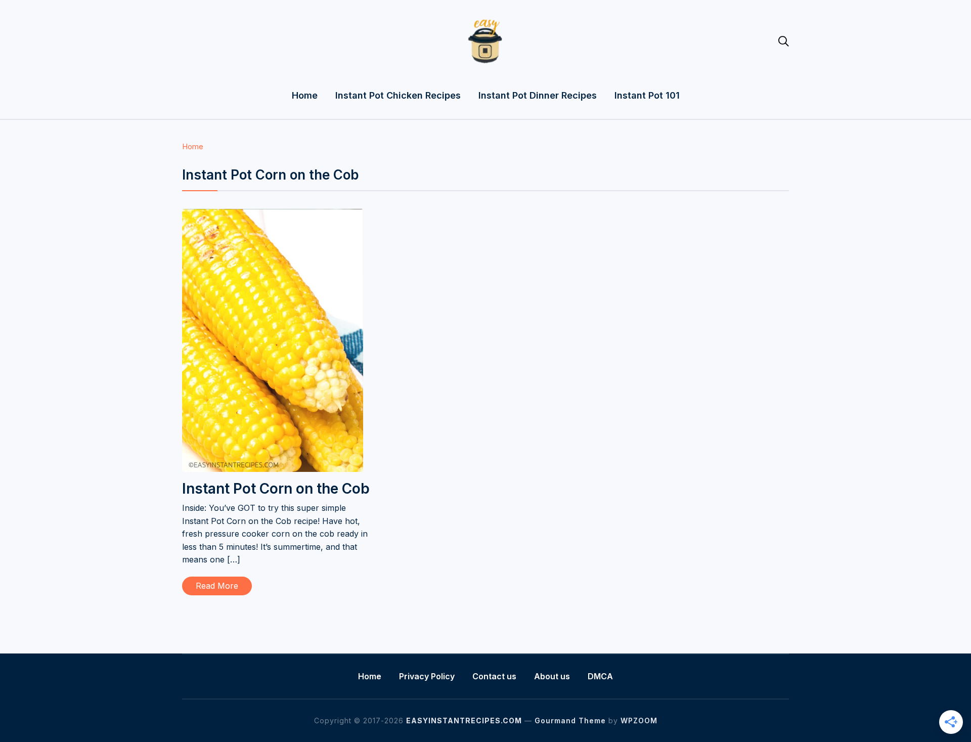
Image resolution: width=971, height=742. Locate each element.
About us (552, 676)
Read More (217, 586)
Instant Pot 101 (647, 95)
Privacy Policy (427, 676)
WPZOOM (639, 720)
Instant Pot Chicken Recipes (398, 95)
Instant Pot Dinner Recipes (537, 95)
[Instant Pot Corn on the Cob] (272, 215)
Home (305, 95)
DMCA (600, 676)
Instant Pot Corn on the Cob (276, 488)
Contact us (494, 676)
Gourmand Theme (570, 720)
